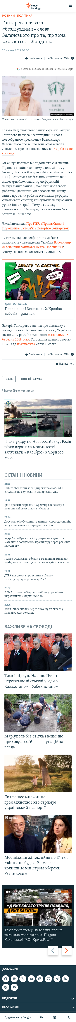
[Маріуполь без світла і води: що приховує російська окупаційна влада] (38, 713)
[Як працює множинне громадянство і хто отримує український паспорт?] (38, 773)
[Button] (33, 58)
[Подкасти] (54, 1017)
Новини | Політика (17, 16)
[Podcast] (5, 987)
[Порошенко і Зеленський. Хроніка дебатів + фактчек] (38, 281)
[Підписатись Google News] (14, 978)
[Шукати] (68, 1017)
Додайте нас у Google (18, 1017)
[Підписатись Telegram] (57, 978)
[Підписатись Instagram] (39, 978)
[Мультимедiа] (41, 1017)
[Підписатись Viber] (48, 978)
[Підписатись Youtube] (31, 978)
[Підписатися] (14, 987)
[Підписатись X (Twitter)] (22, 978)
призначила (26, 344)
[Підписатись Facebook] (5, 978)
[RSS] (65, 978)
